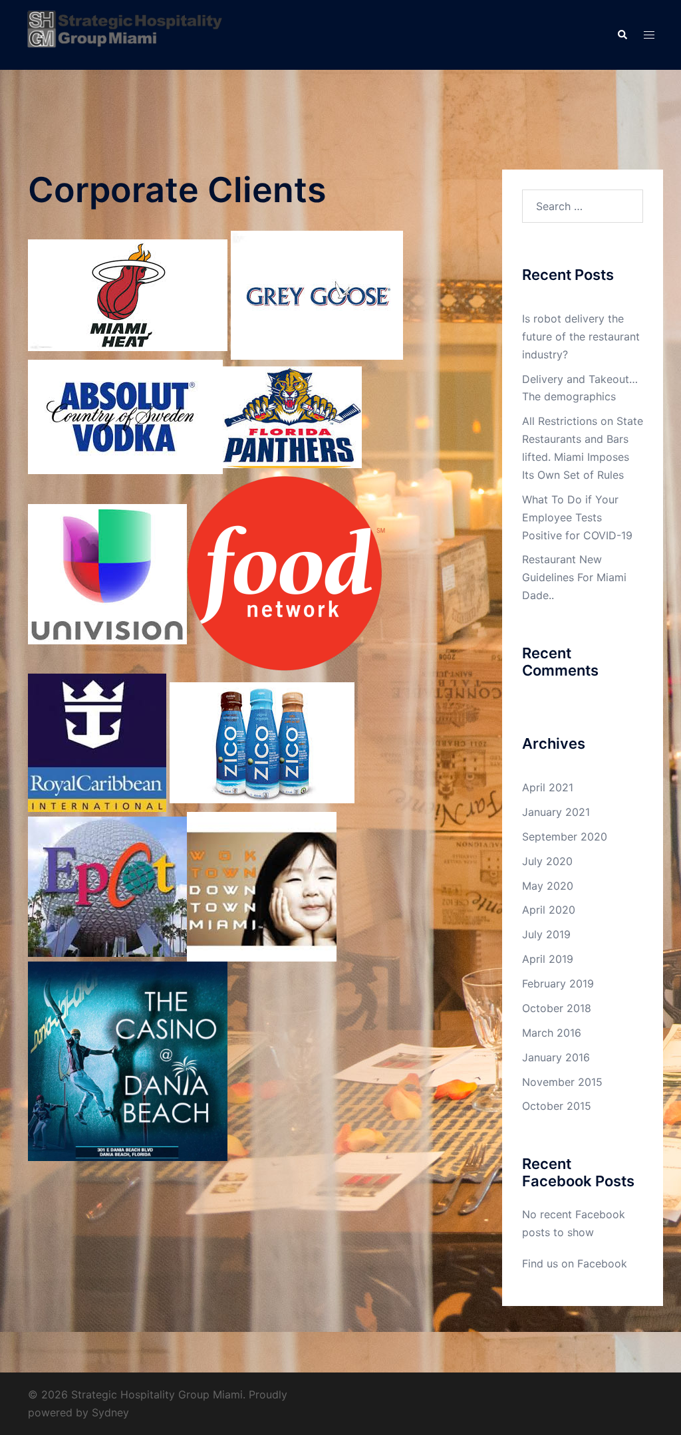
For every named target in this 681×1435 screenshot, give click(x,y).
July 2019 (546, 934)
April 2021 (547, 787)
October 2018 (556, 1008)
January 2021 (556, 812)
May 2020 (547, 885)
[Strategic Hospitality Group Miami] (125, 34)
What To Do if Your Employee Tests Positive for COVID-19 (577, 517)
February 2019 (558, 983)
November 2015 (562, 1082)
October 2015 (556, 1105)
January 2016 (556, 1057)
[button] (621, 34)
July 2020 (547, 861)
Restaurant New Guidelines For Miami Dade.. (574, 577)
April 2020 (548, 909)
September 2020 (564, 836)
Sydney (110, 1412)
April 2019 (547, 959)
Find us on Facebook (574, 1263)
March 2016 (551, 1032)
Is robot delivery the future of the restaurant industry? (581, 336)
